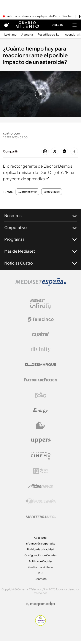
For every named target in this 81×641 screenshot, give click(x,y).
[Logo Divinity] (41, 349)
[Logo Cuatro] (40, 334)
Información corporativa (40, 543)
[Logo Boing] (40, 395)
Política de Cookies (40, 561)
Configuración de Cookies (40, 555)
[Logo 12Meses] (40, 471)
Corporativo (15, 227)
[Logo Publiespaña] (40, 501)
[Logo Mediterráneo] (40, 516)
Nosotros (13, 215)
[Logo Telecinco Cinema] (41, 456)
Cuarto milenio (27, 191)
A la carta (27, 34)
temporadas (51, 191)
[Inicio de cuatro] (6, 25)
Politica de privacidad (40, 549)
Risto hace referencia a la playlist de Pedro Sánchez (39, 16)
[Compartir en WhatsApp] (45, 151)
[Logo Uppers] (41, 440)
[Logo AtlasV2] (40, 486)
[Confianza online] (40, 624)
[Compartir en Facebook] (74, 151)
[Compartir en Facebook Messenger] (64, 151)
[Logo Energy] (40, 410)
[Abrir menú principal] (74, 25)
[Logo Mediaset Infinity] (40, 304)
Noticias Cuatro (18, 262)
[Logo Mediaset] (41, 284)
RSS (40, 573)
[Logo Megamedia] (42, 604)
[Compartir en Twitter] (55, 151)
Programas (14, 239)
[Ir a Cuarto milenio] (27, 25)
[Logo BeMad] (40, 425)
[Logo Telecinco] (41, 319)
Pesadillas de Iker (49, 34)
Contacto (41, 578)
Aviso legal (40, 537)
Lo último (10, 34)
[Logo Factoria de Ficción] (40, 379)
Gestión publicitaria (40, 567)
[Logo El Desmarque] (40, 364)
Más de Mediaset (19, 251)
